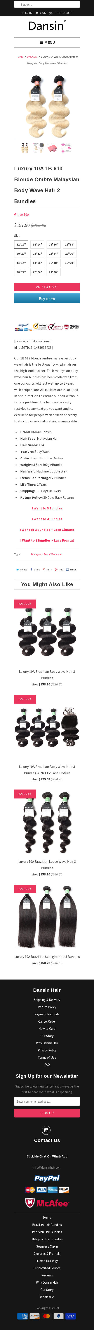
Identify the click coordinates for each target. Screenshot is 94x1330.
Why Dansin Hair (47, 1282)
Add (61, 569)
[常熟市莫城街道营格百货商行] (47, 27)
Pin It (49, 569)
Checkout (64, 13)
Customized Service (47, 1268)
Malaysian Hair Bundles (47, 1239)
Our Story (47, 1036)
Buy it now (47, 298)
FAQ (47, 1065)
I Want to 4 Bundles (47, 519)
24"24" (53, 254)
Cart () (46, 13)
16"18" (53, 263)
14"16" (37, 263)
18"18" (69, 244)
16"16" (53, 244)
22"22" (37, 254)
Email (73, 569)
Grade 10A (21, 214)
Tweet (23, 569)
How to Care (47, 1029)
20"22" (21, 272)
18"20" (69, 263)
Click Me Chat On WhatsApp (47, 1156)
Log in (27, 13)
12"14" (21, 263)
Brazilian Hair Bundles (47, 1225)
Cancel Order (47, 1021)
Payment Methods (47, 1014)
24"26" (53, 272)
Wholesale (47, 1297)
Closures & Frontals (47, 1254)
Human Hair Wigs (47, 1261)
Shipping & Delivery (47, 1000)
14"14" (37, 244)
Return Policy (47, 1007)
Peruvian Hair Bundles (47, 1232)
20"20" (21, 254)
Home (47, 1217)
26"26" (69, 254)
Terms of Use (47, 1057)
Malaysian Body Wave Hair (46, 554)
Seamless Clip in (47, 1246)
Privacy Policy (47, 1050)
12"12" (21, 244)
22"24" (37, 272)
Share (36, 569)
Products (32, 56)
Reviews (47, 1275)
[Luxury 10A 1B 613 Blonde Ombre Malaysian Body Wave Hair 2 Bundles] (47, 106)
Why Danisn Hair (47, 1043)
